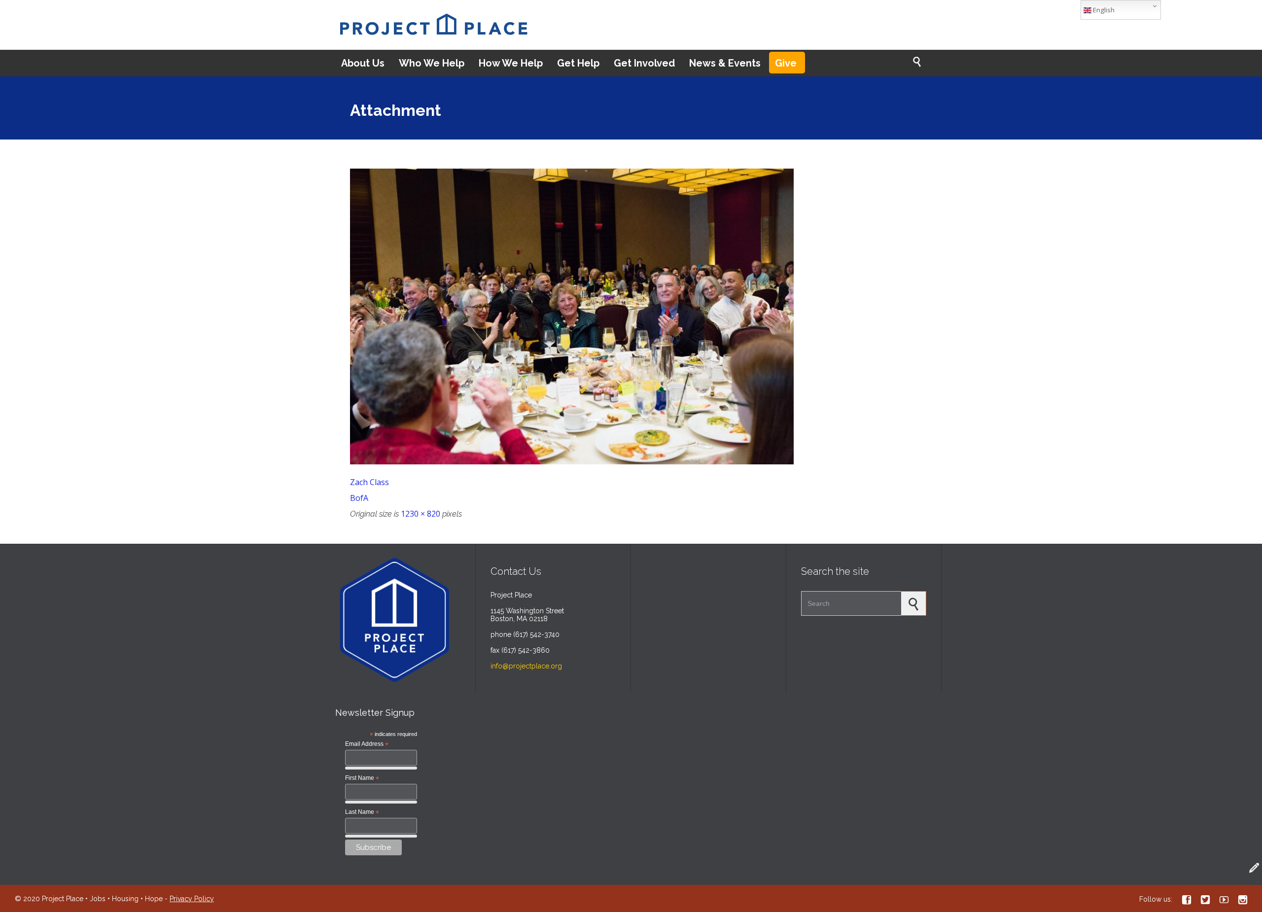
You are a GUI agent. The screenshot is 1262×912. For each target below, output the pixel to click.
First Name (362, 778)
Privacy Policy (192, 899)
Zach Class (369, 482)
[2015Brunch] (631, 316)
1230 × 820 (420, 513)
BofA (359, 497)
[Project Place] (433, 25)
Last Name (362, 812)
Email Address (366, 744)
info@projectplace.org (526, 666)
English (1103, 9)
